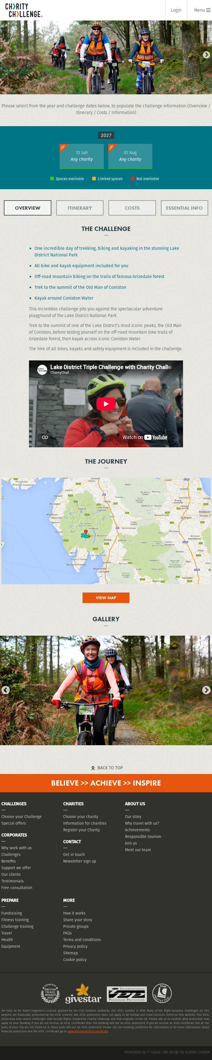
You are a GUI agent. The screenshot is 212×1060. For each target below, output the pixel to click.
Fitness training (15, 920)
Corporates (14, 835)
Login (176, 10)
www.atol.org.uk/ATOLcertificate (88, 1031)
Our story (133, 816)
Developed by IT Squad (142, 1052)
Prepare (9, 900)
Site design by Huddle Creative (186, 1052)
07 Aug (130, 152)
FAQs (67, 933)
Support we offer (16, 868)
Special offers (13, 823)
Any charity (82, 159)
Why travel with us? (142, 823)
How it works (74, 913)
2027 (106, 135)
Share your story (77, 920)
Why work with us (16, 848)
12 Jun (82, 152)
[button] (199, 10)
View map (106, 597)
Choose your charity (80, 816)
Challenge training (17, 926)
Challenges (11, 854)
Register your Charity (81, 830)
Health (7, 939)
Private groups (76, 926)
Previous (4, 53)
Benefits (8, 861)
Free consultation (16, 887)
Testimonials (12, 881)
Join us (131, 843)
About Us (135, 804)
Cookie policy (75, 959)
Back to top (110, 768)
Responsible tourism (143, 836)
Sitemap (70, 953)
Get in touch (74, 854)
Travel (6, 933)
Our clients (11, 874)
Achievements (137, 830)
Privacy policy (75, 946)
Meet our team (138, 850)
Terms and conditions (82, 939)
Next (205, 53)
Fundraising (11, 913)
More (69, 900)
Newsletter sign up (79, 861)
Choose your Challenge (21, 816)
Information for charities (85, 823)
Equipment (10, 946)
